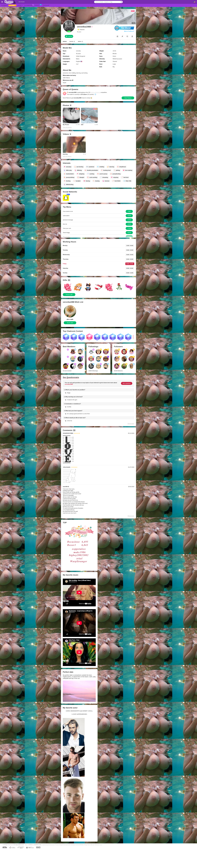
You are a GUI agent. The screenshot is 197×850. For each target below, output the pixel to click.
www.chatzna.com (20, 844)
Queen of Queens (95, 92)
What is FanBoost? (129, 31)
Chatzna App (46, 5)
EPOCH (30, 844)
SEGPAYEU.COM (37, 844)
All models (4, 5)
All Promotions (28, 5)
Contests (36, 5)
